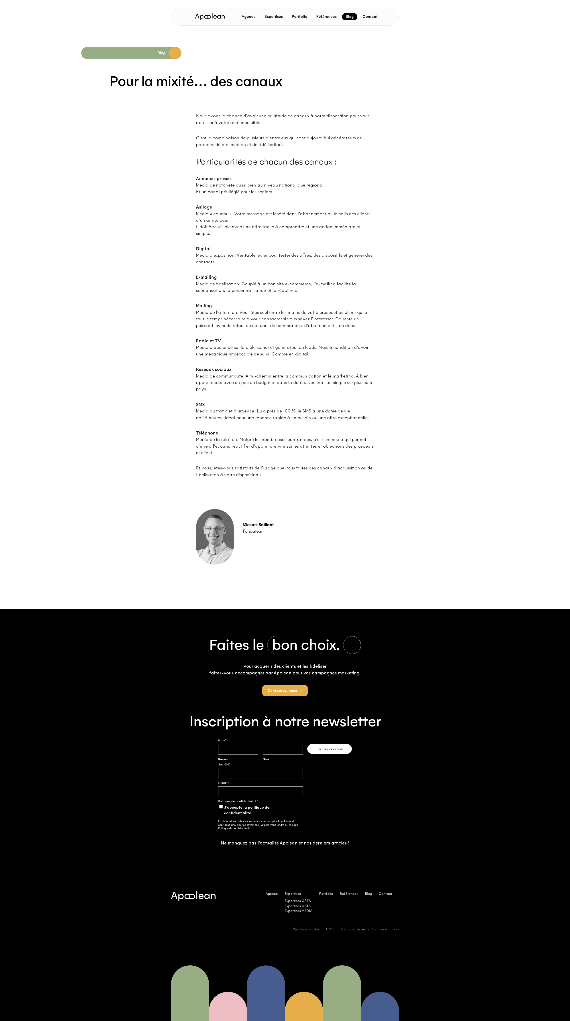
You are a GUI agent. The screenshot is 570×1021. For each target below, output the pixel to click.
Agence (249, 16)
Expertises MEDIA (298, 911)
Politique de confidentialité (234, 828)
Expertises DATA (298, 906)
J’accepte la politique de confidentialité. (246, 810)
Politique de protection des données (369, 929)
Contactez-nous (282, 690)
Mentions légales (306, 929)
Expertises (274, 16)
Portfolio (299, 16)
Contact (370, 16)
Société (224, 764)
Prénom (223, 759)
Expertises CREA (298, 901)
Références (326, 16)
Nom (266, 759)
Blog (350, 16)
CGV (330, 929)
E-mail (223, 783)
